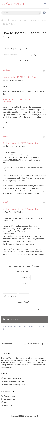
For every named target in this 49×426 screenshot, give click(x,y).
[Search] (39, 13)
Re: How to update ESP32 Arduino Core (21, 143)
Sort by (19, 272)
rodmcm (6, 136)
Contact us (8, 405)
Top (46, 343)
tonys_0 (5, 202)
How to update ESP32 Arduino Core (19, 77)
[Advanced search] (43, 13)
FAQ (5, 402)
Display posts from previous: (19, 266)
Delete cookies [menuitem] (33, 343)
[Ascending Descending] (24, 277)
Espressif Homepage (12, 378)
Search (30, 54)
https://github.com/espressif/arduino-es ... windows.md (19, 100)
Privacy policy (9, 399)
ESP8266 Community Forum (15, 384)
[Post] (4, 80)
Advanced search (35, 54)
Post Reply (11, 48)
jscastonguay (7, 70)
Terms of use (9, 396)
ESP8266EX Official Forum (14, 381)
